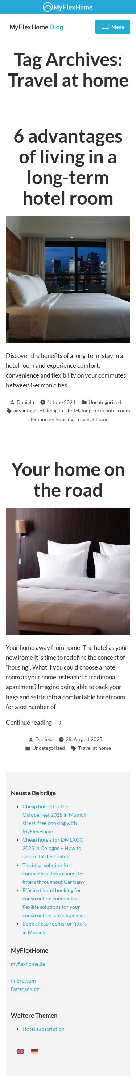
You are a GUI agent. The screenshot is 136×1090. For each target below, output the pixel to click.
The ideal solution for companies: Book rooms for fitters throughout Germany (53, 873)
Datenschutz (25, 989)
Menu (112, 28)
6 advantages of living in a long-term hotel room (68, 167)
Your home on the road (68, 479)
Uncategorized (104, 402)
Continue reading (36, 722)
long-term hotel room (106, 410)
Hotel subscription (43, 1029)
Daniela (25, 402)
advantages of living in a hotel (46, 410)
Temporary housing (51, 419)
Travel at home (91, 419)
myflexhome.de (28, 964)
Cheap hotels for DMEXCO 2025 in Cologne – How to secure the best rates (52, 848)
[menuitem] (21, 1051)
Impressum (23, 980)
